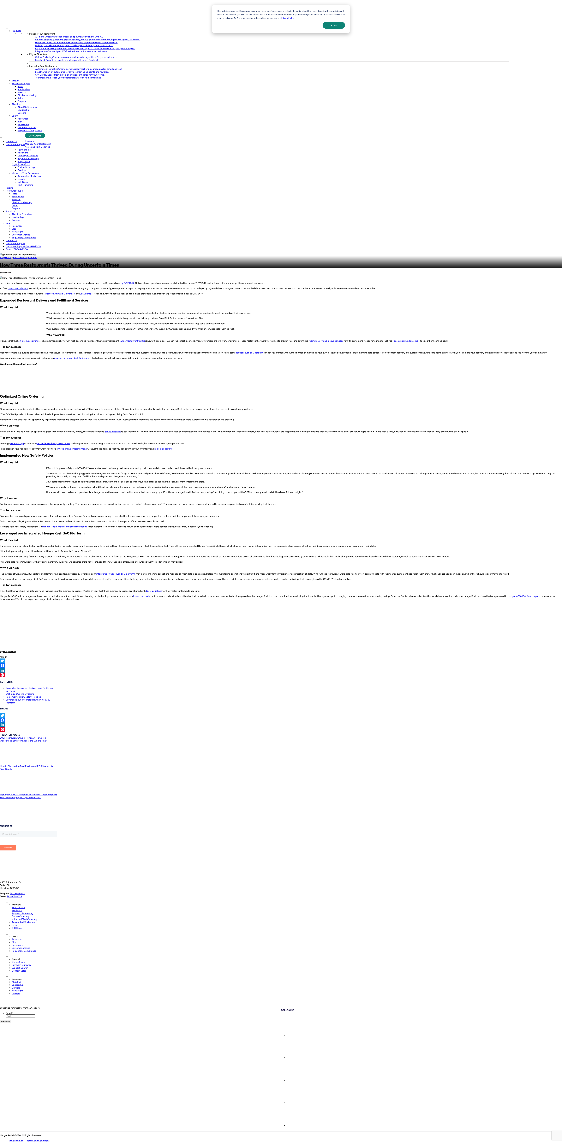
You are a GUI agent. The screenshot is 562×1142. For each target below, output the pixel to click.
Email (9, 1013)
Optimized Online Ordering (20, 693)
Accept (333, 25)
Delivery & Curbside (28, 155)
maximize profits (163, 448)
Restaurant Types (21, 83)
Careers (22, 112)
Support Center (20, 967)
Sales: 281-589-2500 (17, 249)
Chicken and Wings (27, 95)
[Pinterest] (281, 675)
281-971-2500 (17, 893)
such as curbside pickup (406, 340)
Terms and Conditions (38, 1140)
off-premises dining (28, 340)
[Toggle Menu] (7, 28)
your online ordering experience (53, 443)
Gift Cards (23, 181)
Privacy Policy (287, 18)
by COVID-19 (127, 283)
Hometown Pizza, (54, 293)
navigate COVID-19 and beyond (524, 596)
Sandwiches (24, 89)
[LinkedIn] (281, 670)
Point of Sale (24, 149)
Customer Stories (27, 127)
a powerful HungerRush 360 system (72, 357)
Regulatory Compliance (30, 130)
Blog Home (5, 257)
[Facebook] (281, 665)
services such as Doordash (249, 352)
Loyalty (21, 178)
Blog (20, 121)
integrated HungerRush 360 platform (115, 573)
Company (17, 978)
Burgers (22, 101)
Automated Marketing (29, 176)
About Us (16, 104)
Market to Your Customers (43, 65)
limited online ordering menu (72, 448)
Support (16, 958)
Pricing (15, 80)
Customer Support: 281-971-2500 (23, 246)
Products (16, 30)
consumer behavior (18, 288)
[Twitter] (281, 660)
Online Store (18, 961)
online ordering (113, 431)
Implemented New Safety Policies (23, 696)
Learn (15, 115)
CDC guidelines (154, 590)
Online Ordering (26, 167)
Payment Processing (28, 158)
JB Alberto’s (86, 293)
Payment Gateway (21, 964)
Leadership (23, 109)
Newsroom (23, 124)
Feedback (23, 170)
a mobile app (17, 443)
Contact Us (11, 141)
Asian (20, 98)
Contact (16, 993)
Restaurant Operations (25, 257)
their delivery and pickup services (326, 340)
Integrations (24, 161)
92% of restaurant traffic (132, 340)
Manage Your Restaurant (42, 33)
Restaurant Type (14, 190)
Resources (23, 118)
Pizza (20, 86)
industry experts (141, 596)
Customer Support (15, 144)
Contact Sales (19, 970)
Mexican (22, 92)
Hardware (23, 152)
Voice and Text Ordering (37, 146)
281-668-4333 (14, 896)
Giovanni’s (69, 293)
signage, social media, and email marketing (64, 526)
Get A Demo (35, 135)
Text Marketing (25, 184)
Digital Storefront (38, 54)
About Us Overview (28, 106)
